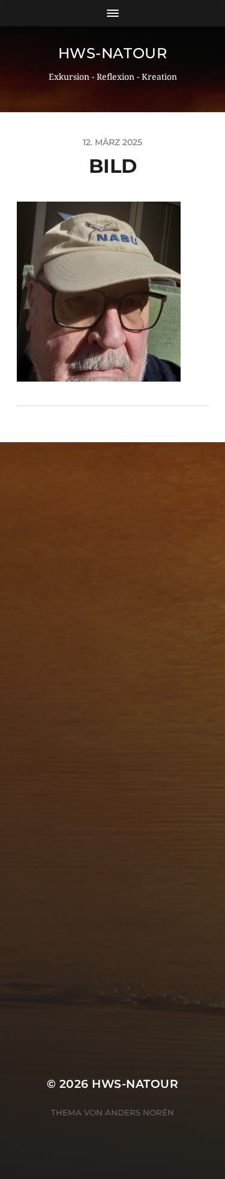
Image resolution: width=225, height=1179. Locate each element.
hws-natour (112, 53)
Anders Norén (139, 1112)
